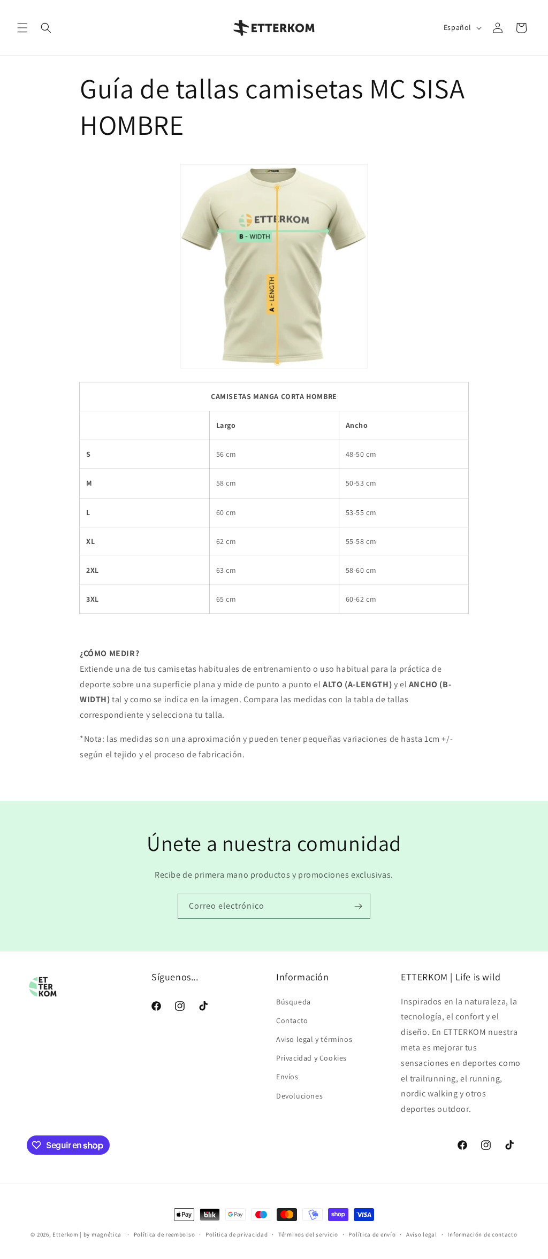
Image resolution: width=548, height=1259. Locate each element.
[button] (22, 28)
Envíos (287, 1076)
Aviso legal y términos (314, 1039)
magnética (106, 1234)
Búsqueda (293, 1002)
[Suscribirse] (358, 906)
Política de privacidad (237, 1234)
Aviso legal (421, 1234)
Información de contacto (482, 1234)
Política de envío (371, 1234)
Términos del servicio (308, 1234)
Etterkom (65, 1234)
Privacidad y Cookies (311, 1058)
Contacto (292, 1020)
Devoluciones (299, 1096)
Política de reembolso (164, 1234)
